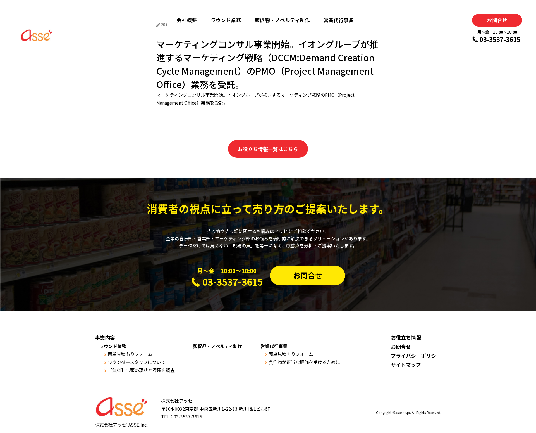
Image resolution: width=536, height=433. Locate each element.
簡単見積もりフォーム (130, 354)
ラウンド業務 (226, 19)
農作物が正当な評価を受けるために (304, 362)
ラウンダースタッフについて (137, 362)
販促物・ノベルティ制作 (282, 19)
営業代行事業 (339, 19)
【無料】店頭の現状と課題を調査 (141, 370)
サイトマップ (406, 364)
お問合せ (497, 19)
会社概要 (187, 19)
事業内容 (105, 337)
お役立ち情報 (406, 337)
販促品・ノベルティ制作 (217, 346)
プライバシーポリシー (416, 355)
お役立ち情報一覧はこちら (268, 148)
